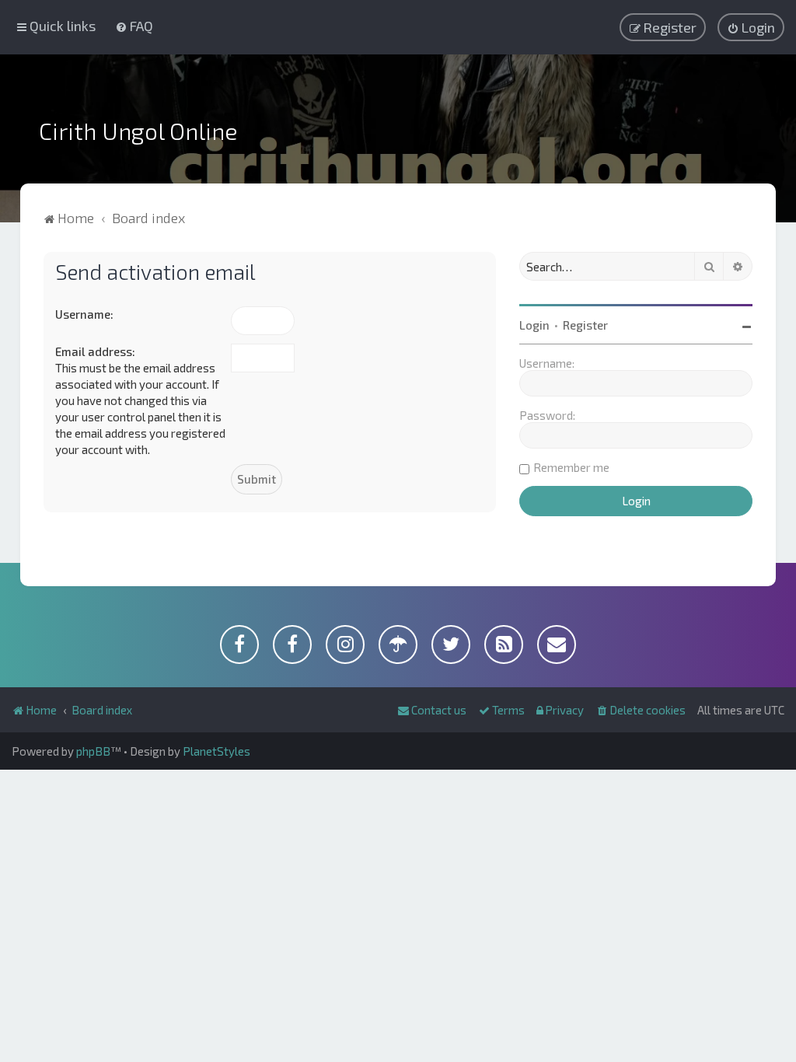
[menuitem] (134, 25)
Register (585, 325)
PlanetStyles (216, 751)
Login (534, 325)
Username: (84, 314)
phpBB (93, 751)
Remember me (571, 467)
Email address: (95, 351)
